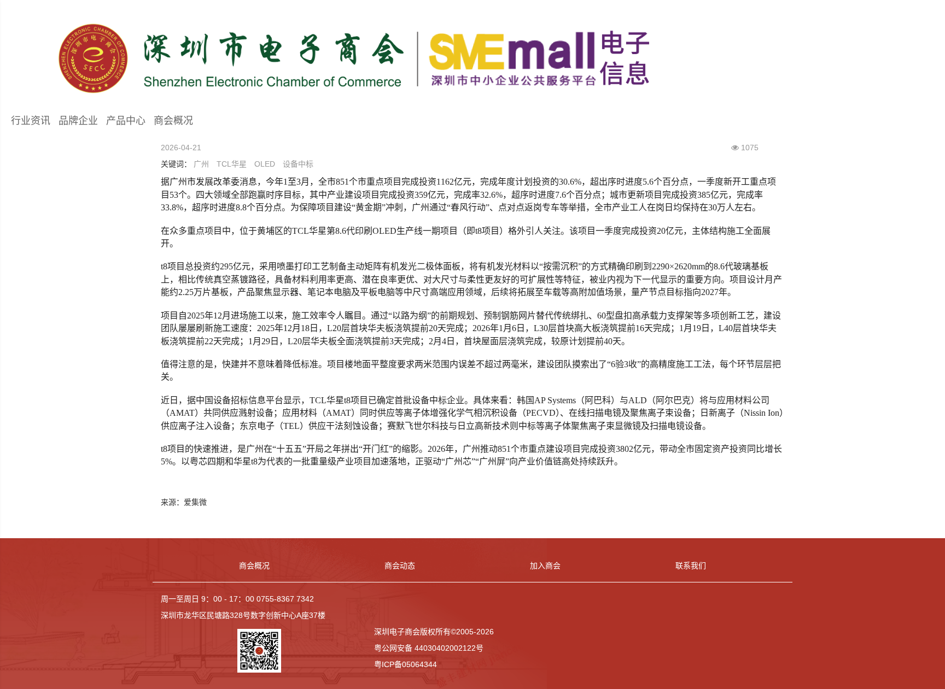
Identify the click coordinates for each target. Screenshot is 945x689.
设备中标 (298, 164)
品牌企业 (78, 120)
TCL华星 (232, 164)
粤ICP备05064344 (405, 664)
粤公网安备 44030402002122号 (428, 648)
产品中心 (125, 120)
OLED (264, 164)
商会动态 (399, 565)
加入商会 (545, 565)
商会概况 (173, 120)
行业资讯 (30, 120)
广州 (201, 164)
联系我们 (690, 565)
